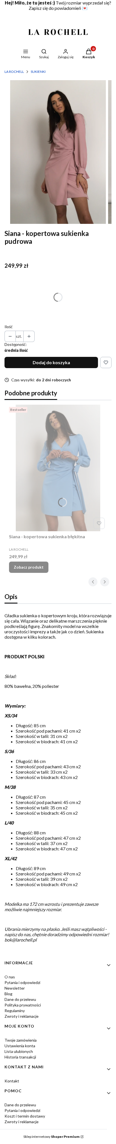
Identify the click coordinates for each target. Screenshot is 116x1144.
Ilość (9, 326)
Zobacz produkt (29, 567)
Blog (8, 993)
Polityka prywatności (23, 1005)
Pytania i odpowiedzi (22, 982)
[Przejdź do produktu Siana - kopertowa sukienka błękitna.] (58, 468)
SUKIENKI (38, 71)
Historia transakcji (20, 1057)
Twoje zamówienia (21, 1040)
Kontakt (12, 1080)
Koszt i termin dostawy (25, 1116)
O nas (10, 976)
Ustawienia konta (20, 1045)
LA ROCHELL (14, 71)
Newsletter (15, 988)
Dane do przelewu (20, 999)
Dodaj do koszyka (51, 362)
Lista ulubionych (19, 1051)
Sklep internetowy (51, 1136)
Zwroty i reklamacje (22, 1016)
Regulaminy (15, 1010)
